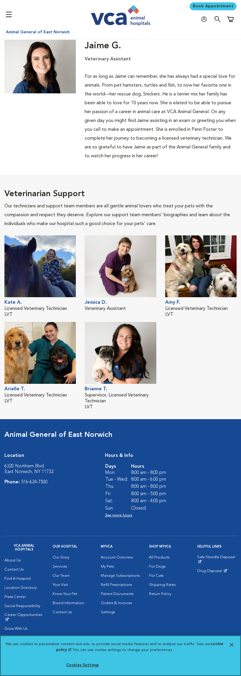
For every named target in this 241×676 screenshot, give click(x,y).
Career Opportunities (24, 617)
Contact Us (14, 569)
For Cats (156, 576)
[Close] (231, 644)
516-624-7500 (34, 482)
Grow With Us (15, 629)
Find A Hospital (17, 579)
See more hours (118, 515)
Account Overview (117, 557)
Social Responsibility (22, 606)
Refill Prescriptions (116, 585)
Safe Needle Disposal (217, 559)
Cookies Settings (82, 665)
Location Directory (20, 588)
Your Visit (60, 585)
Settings (108, 612)
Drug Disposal (212, 572)
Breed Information (68, 603)
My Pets (107, 566)
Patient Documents (117, 594)
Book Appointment (213, 6)
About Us (12, 560)
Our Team (61, 576)
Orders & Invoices (116, 603)
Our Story (61, 557)
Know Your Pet (65, 594)
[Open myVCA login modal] (205, 19)
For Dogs (157, 566)
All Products (159, 557)
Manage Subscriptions (120, 576)
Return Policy (160, 594)
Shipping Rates (162, 585)
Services (60, 566)
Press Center (15, 597)
